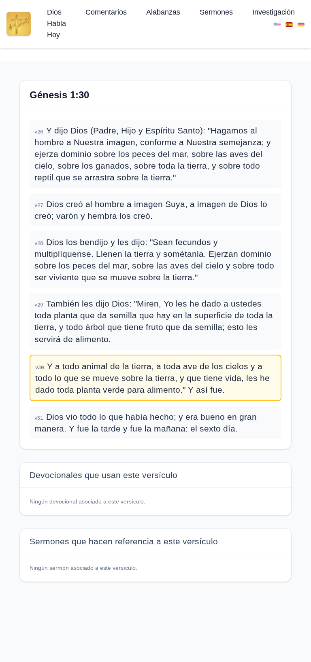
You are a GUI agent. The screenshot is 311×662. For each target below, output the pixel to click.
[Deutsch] (301, 24)
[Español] (288, 24)
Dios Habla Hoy (56, 23)
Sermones (216, 12)
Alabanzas (163, 12)
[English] (277, 24)
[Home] (18, 23)
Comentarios (106, 12)
